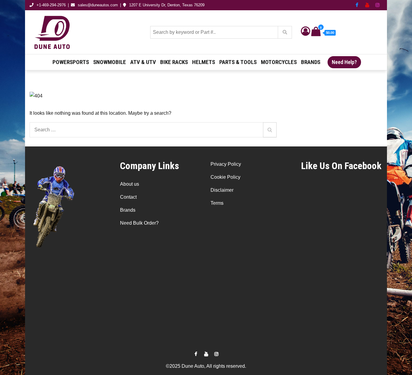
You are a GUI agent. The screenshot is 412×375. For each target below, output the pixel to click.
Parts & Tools (238, 62)
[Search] (270, 129)
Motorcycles (279, 62)
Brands (310, 62)
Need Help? (344, 62)
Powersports (70, 62)
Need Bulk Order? (139, 223)
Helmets (203, 62)
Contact (128, 197)
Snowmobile (109, 62)
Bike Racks (174, 62)
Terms (217, 203)
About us (129, 184)
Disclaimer (222, 190)
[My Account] (305, 33)
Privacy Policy (226, 164)
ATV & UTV (143, 62)
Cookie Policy (225, 177)
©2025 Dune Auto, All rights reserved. (206, 366)
